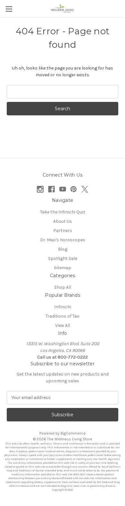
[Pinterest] (73, 189)
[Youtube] (62, 189)
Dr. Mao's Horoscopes (62, 240)
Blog (62, 249)
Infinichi (62, 307)
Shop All (62, 287)
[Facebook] (51, 189)
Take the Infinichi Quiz (62, 212)
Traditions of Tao (62, 316)
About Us (62, 221)
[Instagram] (40, 189)
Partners (62, 230)
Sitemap (62, 267)
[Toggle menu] (9, 9)
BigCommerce (73, 433)
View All (62, 325)
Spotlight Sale (62, 258)
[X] (84, 189)
